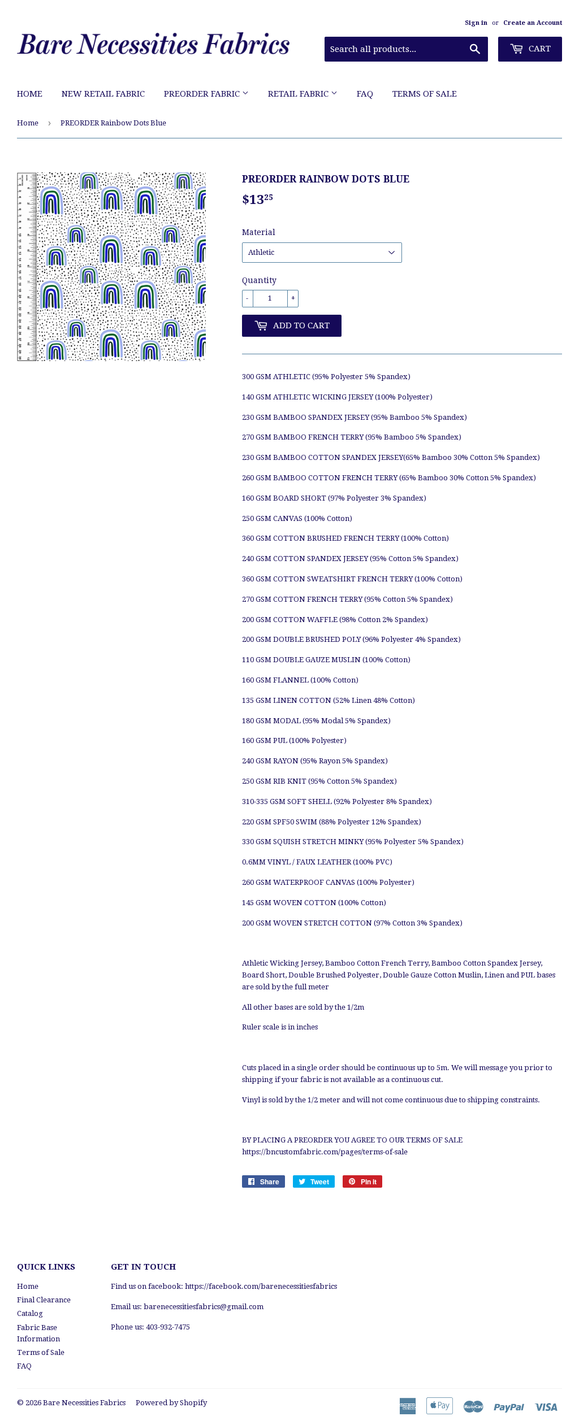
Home (29, 94)
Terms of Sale (424, 94)
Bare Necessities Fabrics (84, 1402)
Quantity (259, 280)
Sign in (476, 23)
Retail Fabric (299, 94)
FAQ (365, 94)
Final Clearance (44, 1300)
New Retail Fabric (103, 94)
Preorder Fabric (203, 94)
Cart (538, 49)
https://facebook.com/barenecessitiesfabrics (261, 1286)
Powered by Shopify (171, 1402)
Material (258, 232)
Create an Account (532, 23)
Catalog (30, 1313)
